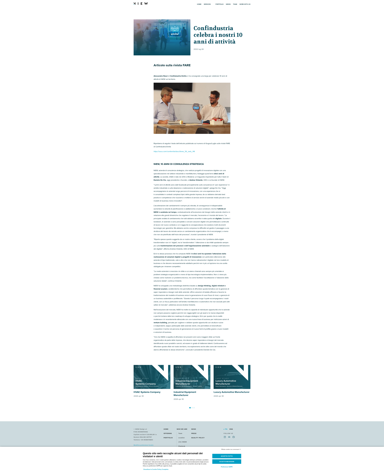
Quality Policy (198, 438)
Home (199, 4)
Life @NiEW (182, 442)
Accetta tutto (227, 456)
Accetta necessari (226, 461)
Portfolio (220, 4)
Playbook (181, 446)
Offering (168, 433)
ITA (226, 429)
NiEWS (228, 4)
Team (235, 4)
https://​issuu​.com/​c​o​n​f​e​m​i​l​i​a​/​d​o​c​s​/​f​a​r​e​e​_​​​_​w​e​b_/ (174, 151)
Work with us (245, 4)
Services (207, 4)
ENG (231, 429)
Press (193, 433)
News (193, 429)
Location (181, 438)
